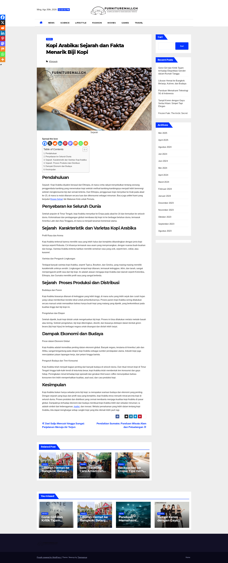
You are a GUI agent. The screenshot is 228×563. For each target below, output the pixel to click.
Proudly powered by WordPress (49, 557)
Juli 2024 (162, 154)
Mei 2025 (162, 133)
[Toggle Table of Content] (84, 149)
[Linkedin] (60, 143)
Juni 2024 (163, 161)
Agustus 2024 (165, 147)
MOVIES (112, 23)
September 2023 (166, 224)
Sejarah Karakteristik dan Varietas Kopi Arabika (66, 160)
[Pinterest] (65, 143)
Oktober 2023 (164, 217)
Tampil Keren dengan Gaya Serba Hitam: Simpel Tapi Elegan (171, 103)
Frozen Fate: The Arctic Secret (172, 113)
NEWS (51, 23)
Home (188, 557)
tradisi (77, 406)
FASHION (97, 23)
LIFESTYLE (80, 23)
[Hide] (1, 65)
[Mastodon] (70, 143)
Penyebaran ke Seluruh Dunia (58, 156)
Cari (160, 37)
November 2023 (166, 210)
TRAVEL (139, 23)
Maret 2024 (163, 182)
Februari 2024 (165, 189)
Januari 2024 (164, 196)
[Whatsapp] (80, 143)
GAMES (125, 23)
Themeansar (82, 557)
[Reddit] (55, 143)
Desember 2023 (166, 203)
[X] (50, 143)
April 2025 (163, 140)
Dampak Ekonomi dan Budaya (59, 166)
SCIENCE (65, 23)
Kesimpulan (51, 169)
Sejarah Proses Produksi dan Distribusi (63, 163)
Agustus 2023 (165, 231)
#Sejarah (53, 61)
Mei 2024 (162, 168)
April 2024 (163, 175)
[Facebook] (44, 143)
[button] (190, 23)
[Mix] (75, 143)
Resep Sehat (56, 199)
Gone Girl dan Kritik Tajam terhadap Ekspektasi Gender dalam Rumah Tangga (172, 71)
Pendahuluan (51, 153)
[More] (86, 143)
